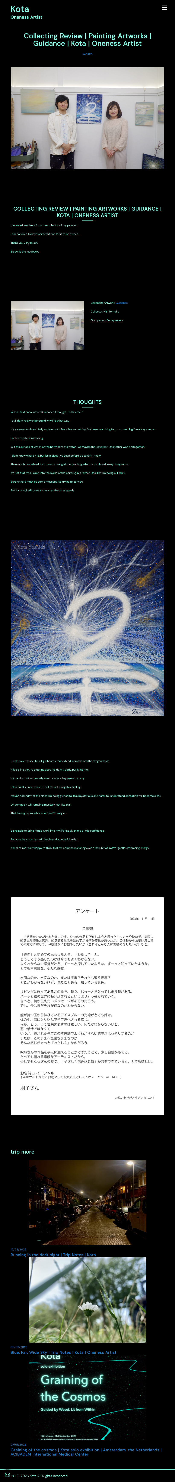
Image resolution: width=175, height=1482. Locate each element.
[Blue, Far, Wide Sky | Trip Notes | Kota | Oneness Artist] (87, 1299)
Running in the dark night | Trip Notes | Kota (53, 1254)
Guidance (122, 303)
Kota (20, 9)
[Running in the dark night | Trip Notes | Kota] (87, 1202)
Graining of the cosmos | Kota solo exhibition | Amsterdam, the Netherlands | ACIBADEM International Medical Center (86, 1452)
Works (88, 54)
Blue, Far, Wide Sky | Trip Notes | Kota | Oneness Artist (64, 1352)
